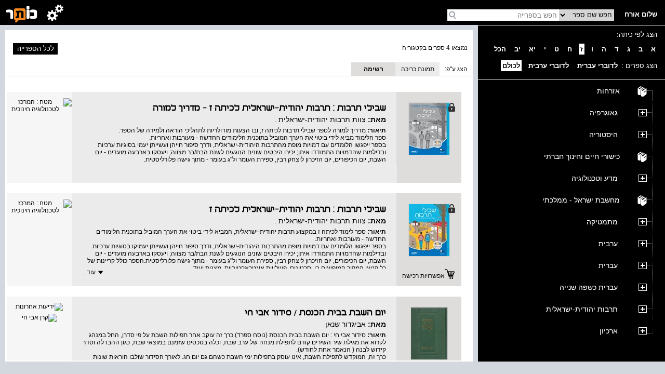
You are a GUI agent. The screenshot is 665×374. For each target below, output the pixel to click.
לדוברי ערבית (548, 66)
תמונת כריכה (417, 69)
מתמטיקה (602, 222)
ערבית (608, 243)
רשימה (373, 69)
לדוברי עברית (597, 66)
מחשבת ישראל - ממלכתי (581, 200)
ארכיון (609, 331)
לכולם (511, 66)
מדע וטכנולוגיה (594, 178)
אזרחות (608, 91)
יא (532, 49)
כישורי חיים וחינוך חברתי (582, 156)
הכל (500, 49)
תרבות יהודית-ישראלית (582, 309)
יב (517, 49)
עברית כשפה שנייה (589, 287)
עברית (608, 265)
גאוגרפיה (604, 113)
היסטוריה (603, 134)
